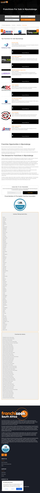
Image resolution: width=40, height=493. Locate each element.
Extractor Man (15, 42)
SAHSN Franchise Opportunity (19, 70)
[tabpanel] (7, 31)
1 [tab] (18, 35)
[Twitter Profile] (2, 455)
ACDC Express (15, 84)
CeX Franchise (15, 112)
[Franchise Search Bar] (36, 2)
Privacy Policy (3, 474)
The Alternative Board (17, 98)
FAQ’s (2, 465)
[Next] (37, 30)
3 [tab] (21, 35)
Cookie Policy (3, 472)
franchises (3, 159)
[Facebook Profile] (5, 455)
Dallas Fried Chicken (16, 126)
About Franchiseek (4, 462)
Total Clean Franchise (17, 56)
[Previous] (2, 30)
